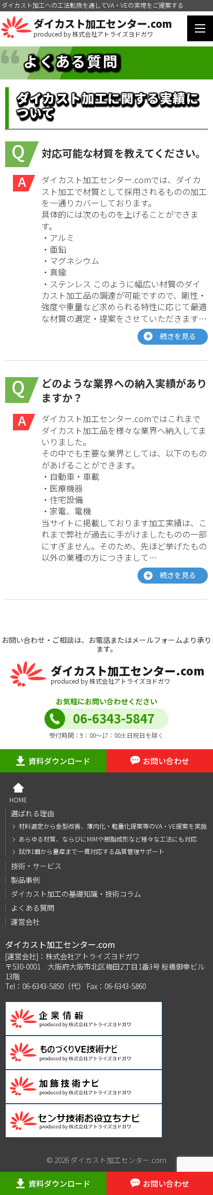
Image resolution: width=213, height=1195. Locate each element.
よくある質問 (32, 907)
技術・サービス (36, 866)
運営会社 (25, 921)
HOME (18, 799)
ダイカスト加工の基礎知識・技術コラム (76, 894)
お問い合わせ (166, 760)
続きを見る (178, 336)
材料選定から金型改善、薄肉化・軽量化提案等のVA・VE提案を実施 (113, 826)
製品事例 (25, 880)
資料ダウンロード (59, 760)
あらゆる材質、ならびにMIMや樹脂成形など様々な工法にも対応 (108, 839)
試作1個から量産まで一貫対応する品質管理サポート (91, 851)
